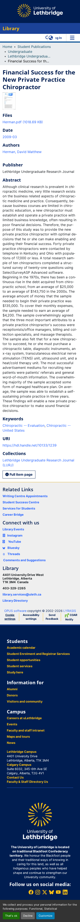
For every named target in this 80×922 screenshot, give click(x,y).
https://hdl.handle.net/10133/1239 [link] (30, 445)
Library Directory (15, 600)
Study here (15, 672)
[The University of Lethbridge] (40, 821)
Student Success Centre (21, 502)
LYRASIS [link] (69, 611)
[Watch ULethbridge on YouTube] (58, 892)
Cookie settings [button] (9, 616)
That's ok (11, 915)
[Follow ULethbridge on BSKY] (51, 892)
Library (11, 28)
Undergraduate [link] (20, 51)
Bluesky (13, 548)
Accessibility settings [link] (31, 616)
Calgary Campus (19, 764)
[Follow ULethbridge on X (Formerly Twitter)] (44, 892)
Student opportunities (23, 660)
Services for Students (19, 508)
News (11, 742)
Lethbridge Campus (21, 751)
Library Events (13, 529)
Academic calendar (21, 647)
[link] (40, 122)
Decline (27, 915)
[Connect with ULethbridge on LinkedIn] (65, 892)
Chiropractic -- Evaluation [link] (24, 425)
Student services (19, 666)
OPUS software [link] (15, 611)
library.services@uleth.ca (22, 594)
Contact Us (15, 777)
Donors (12, 695)
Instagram (14, 535)
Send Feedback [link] (52, 616)
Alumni (12, 689)
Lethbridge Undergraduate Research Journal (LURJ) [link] (29, 56)
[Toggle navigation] (72, 38)
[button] (47, 37)
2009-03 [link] (10, 137)
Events (12, 724)
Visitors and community (24, 701)
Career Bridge (13, 514)
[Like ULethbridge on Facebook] (31, 892)
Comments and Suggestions (24, 560)
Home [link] (7, 46)
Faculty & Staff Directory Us (27, 781)
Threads (13, 554)
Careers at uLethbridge (24, 718)
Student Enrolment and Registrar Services (38, 654)
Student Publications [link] (34, 46)
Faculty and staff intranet (26, 730)
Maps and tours (18, 736)
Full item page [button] (21, 474)
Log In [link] (57, 38)
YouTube (14, 541)
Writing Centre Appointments (25, 496)
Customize (45, 915)
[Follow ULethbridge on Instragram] (37, 892)
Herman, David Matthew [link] (22, 152)
